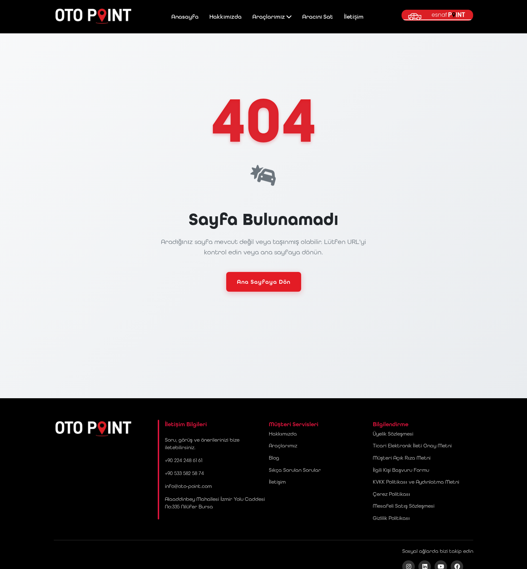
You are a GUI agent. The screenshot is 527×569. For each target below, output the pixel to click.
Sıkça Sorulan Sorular (295, 470)
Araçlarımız (269, 16)
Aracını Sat (317, 16)
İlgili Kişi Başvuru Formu (401, 470)
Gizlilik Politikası (391, 518)
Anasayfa (185, 16)
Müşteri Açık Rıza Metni (402, 458)
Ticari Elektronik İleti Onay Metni (412, 445)
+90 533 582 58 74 (184, 473)
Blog (274, 458)
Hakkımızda (225, 16)
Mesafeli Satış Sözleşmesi (404, 506)
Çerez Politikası (391, 494)
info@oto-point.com (188, 486)
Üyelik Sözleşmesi (393, 434)
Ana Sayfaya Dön (263, 281)
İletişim (354, 16)
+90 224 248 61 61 (183, 460)
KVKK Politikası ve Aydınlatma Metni (416, 482)
